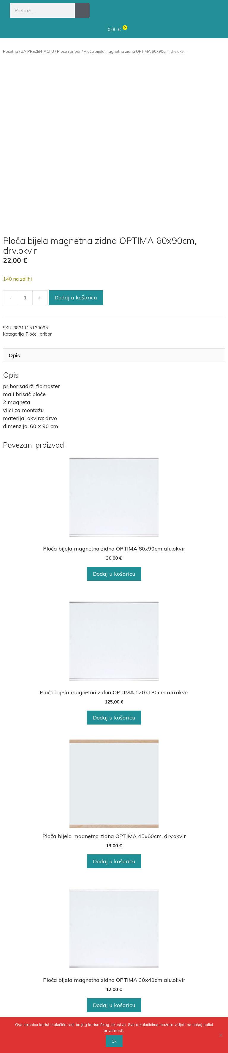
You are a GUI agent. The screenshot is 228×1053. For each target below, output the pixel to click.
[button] (212, 9)
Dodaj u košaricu (76, 297)
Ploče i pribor (69, 51)
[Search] (82, 10)
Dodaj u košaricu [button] (114, 573)
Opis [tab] (14, 355)
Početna (10, 51)
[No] (221, 1035)
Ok (114, 1041)
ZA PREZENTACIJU (37, 51)
